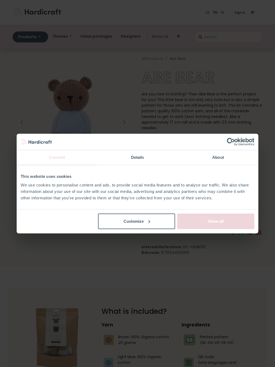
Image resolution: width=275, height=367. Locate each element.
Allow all (216, 221)
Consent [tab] (57, 157)
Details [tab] (137, 157)
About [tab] (218, 157)
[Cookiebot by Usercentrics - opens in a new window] (230, 142)
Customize (134, 221)
